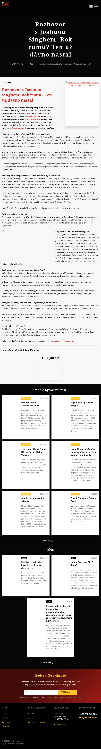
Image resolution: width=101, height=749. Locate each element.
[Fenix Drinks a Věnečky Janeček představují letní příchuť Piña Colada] (60, 448)
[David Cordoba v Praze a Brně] (60, 498)
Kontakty (5, 726)
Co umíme (6, 722)
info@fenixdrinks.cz (88, 718)
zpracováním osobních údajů (70, 698)
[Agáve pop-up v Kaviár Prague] (60, 402)
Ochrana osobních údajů (37, 722)
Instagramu (69, 341)
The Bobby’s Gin (32, 119)
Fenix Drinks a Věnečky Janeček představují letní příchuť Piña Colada (83, 452)
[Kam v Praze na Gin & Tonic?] (60, 562)
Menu (96, 6)
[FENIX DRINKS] (9, 6)
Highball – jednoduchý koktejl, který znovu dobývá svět (32, 565)
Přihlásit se (65, 692)
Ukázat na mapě (59, 724)
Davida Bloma (33, 116)
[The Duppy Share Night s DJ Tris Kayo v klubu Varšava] (11, 448)
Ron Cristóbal (18, 128)
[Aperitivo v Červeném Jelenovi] (11, 498)
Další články (48, 541)
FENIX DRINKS (17, 64)
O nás (4, 714)
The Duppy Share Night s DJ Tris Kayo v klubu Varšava (34, 452)
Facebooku (58, 341)
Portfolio (5, 718)
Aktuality (31, 714)
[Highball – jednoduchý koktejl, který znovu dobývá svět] (11, 562)
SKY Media (19, 744)
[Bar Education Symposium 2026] (11, 402)
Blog (31, 64)
